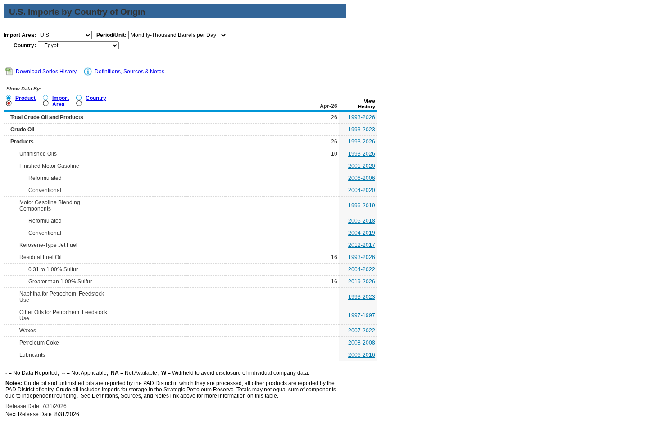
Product (25, 98)
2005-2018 (361, 221)
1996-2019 (361, 205)
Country (96, 98)
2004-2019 (361, 233)
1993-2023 (361, 129)
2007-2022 (361, 330)
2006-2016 (361, 355)
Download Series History (46, 71)
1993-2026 (361, 117)
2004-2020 (361, 190)
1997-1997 (361, 315)
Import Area (60, 101)
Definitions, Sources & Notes (129, 71)
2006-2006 (361, 178)
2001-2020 (361, 166)
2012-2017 (361, 245)
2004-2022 (361, 269)
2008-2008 (361, 343)
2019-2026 (361, 281)
